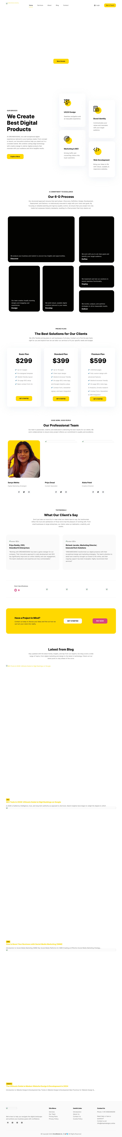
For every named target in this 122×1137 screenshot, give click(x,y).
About (49, 5)
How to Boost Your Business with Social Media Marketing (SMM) (34, 944)
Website (9, 1083)
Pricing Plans (53, 1116)
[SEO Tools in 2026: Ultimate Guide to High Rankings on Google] (61, 731)
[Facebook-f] (19, 492)
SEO (8, 799)
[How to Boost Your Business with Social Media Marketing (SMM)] (61, 873)
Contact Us (77, 1116)
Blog (57, 5)
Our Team (52, 1114)
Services (40, 5)
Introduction (77, 1112)
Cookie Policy (77, 1119)
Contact (66, 5)
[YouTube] (22, 1122)
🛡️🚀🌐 (60, 1134)
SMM (8, 941)
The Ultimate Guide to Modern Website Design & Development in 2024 (37, 1086)
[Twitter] (24, 492)
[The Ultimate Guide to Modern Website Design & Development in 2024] (61, 1015)
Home (31, 5)
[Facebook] (7, 1122)
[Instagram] (29, 492)
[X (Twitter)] (12, 1122)
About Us (76, 1114)
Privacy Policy (53, 1119)
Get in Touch (110, 5)
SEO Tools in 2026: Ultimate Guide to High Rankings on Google (33, 802)
